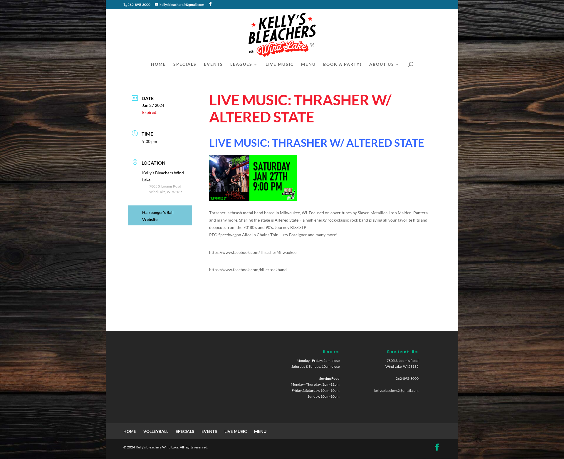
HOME (158, 64)
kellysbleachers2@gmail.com (396, 390)
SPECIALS (185, 64)
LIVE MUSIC (280, 64)
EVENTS (213, 64)
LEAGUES (241, 64)
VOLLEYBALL (155, 431)
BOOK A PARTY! (342, 64)
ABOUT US (381, 64)
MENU (308, 64)
